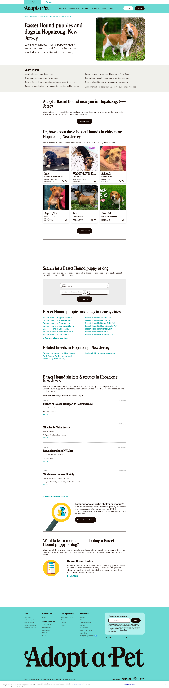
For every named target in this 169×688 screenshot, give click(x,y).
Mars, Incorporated (86, 630)
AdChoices (83, 633)
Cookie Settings (70, 679)
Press (63, 625)
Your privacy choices (87, 635)
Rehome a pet (29, 620)
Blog (62, 620)
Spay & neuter (29, 622)
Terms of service (85, 622)
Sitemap (82, 617)
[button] (63, 180)
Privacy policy (84, 620)
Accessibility (84, 628)
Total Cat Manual (30, 628)
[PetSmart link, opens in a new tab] (126, 678)
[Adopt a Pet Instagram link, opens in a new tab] (123, 637)
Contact (63, 622)
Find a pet (27, 617)
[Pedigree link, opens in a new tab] (135, 678)
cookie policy (78, 684)
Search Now (84, 121)
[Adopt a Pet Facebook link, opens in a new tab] (107, 637)
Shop (111, 8)
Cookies (82, 625)
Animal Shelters (47, 625)
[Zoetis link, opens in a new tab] (142, 679)
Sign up (139, 8)
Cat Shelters (46, 630)
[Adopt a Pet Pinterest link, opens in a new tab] (115, 637)
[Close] (166, 684)
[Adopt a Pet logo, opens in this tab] (84, 661)
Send (135, 620)
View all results (84, 231)
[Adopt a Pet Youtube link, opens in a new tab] (119, 637)
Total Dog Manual (30, 625)
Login (128, 8)
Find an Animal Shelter (85, 520)
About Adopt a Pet (67, 617)
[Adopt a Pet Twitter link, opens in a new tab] (111, 637)
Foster (104, 8)
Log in (44, 635)
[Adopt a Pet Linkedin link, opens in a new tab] (126, 637)
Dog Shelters (46, 627)
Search (84, 299)
